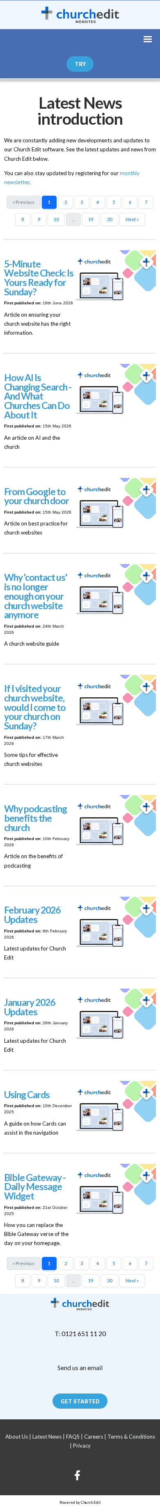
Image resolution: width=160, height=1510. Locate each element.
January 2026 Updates (29, 1007)
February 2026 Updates (32, 915)
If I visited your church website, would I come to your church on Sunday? (35, 707)
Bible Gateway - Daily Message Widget (35, 1187)
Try (80, 64)
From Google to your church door (36, 496)
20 (109, 219)
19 (90, 219)
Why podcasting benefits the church (35, 818)
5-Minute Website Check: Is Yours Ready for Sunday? (38, 277)
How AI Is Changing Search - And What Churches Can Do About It (37, 396)
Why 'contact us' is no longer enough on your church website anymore (35, 596)
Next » (132, 219)
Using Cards (27, 1094)
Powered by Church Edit (80, 1502)
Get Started (80, 1401)
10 (56, 219)
